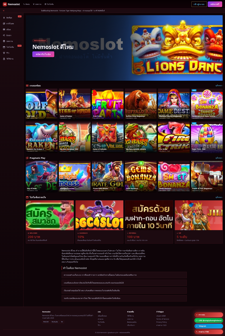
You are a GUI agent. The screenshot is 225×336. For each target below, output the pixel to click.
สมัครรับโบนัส (43, 54)
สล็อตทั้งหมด (102, 316)
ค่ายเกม (100, 319)
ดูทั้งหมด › (219, 85)
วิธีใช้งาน (130, 316)
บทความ (130, 319)
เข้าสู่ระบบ (199, 4)
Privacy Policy (161, 322)
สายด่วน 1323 (161, 325)
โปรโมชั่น (101, 322)
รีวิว (99, 325)
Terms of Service (162, 319)
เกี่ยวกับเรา (131, 325)
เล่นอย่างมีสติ (161, 316)
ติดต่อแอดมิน (131, 322)
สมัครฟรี (215, 4)
